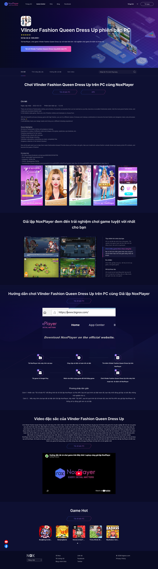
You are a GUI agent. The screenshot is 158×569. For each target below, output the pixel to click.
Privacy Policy (121, 558)
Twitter (79, 561)
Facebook (67, 4)
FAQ (51, 4)
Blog (58, 4)
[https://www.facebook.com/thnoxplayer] (6, 546)
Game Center (40, 4)
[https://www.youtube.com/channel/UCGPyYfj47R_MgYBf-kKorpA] (6, 542)
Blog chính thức (61, 561)
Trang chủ (28, 4)
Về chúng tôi (60, 558)
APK (93, 92)
